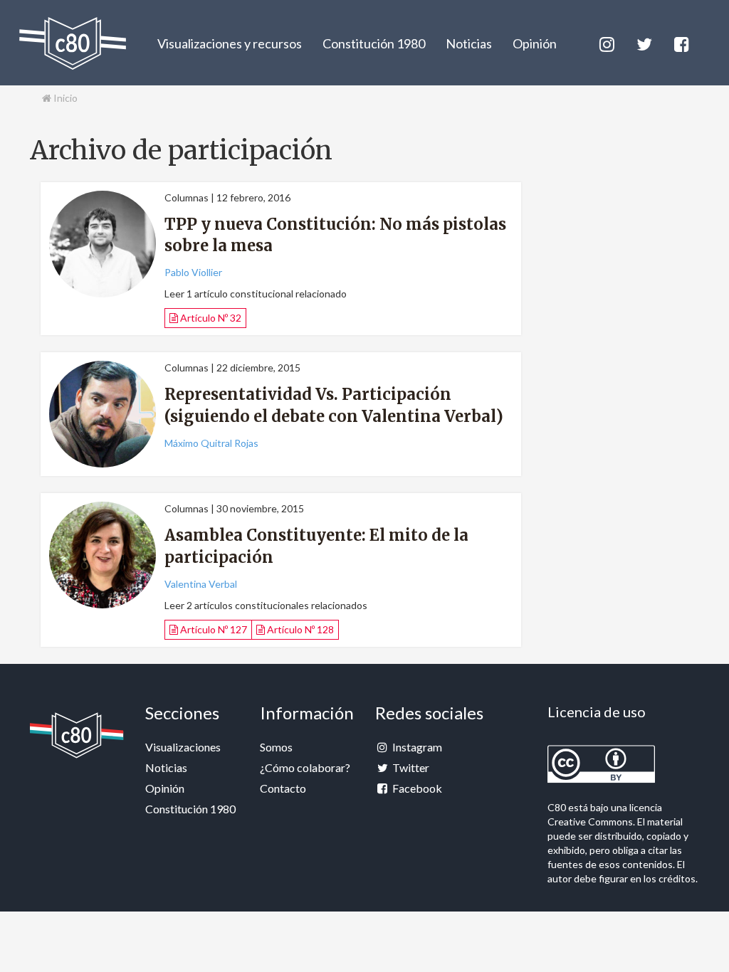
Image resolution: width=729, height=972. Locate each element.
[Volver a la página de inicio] (72, 43)
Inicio (64, 98)
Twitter (409, 767)
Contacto (283, 788)
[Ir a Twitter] (643, 42)
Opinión (535, 43)
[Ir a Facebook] (681, 42)
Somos (276, 747)
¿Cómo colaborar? (305, 767)
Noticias (469, 43)
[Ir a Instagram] (606, 42)
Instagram (416, 747)
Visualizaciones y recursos (229, 43)
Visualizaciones (183, 747)
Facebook (416, 788)
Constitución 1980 (373, 43)
